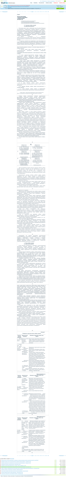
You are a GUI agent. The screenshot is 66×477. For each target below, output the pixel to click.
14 (38, 11)
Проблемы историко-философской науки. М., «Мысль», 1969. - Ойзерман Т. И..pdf (14, 465)
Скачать (60, 8)
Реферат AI (56, 2)
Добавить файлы (49, 2)
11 (33, 11)
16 (41, 11)
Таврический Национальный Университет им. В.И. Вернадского (18, 6)
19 (46, 11)
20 (48, 11)
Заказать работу (62, 2)
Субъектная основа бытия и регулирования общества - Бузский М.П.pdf (12, 473)
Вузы (31, 2)
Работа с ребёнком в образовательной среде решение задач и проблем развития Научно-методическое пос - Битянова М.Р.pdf (20, 468)
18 (45, 11)
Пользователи (41, 2)
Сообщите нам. (28, 5)
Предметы (35, 2)
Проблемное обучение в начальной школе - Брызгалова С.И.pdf (11, 464)
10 (32, 11)
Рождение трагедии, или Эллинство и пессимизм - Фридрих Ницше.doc (12, 469)
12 (35, 11)
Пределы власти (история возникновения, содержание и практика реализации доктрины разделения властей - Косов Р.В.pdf (20, 460)
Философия (9, 7)
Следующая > (61, 11)
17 (43, 11)
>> (65, 11)
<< (0, 11)
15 (40, 11)
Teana (9, 5)
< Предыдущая (4, 11)
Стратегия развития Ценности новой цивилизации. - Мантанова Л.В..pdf (12, 472)
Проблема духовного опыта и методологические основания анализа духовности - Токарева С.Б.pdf (16, 461)
